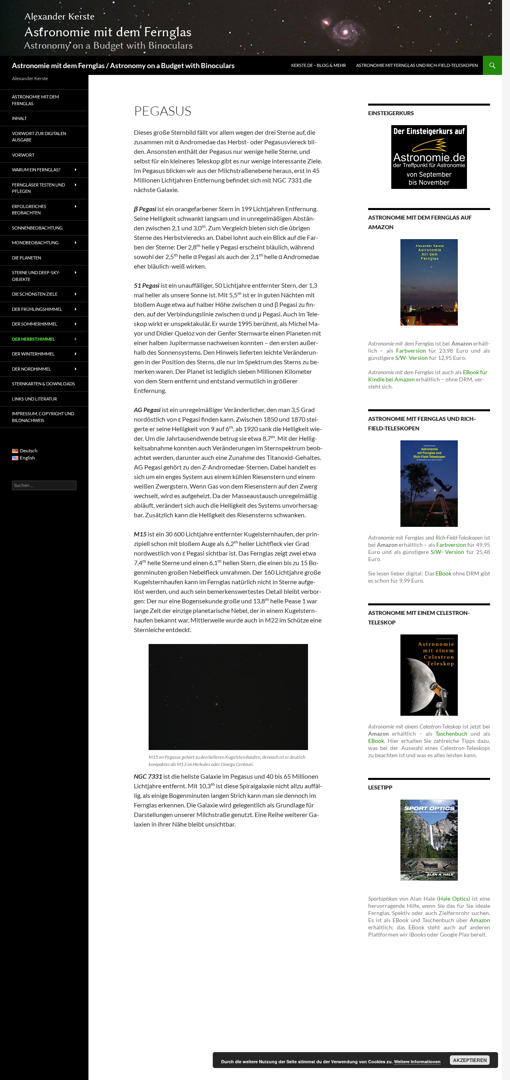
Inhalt (19, 118)
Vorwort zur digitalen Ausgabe (39, 137)
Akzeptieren (470, 1060)
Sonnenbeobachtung (37, 227)
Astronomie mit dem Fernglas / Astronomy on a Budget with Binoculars (123, 65)
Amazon (480, 920)
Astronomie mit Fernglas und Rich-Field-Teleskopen (417, 65)
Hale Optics (454, 898)
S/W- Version (411, 357)
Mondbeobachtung (35, 242)
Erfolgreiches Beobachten (29, 210)
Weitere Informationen (417, 1061)
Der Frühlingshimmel (37, 309)
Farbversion (411, 350)
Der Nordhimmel (31, 368)
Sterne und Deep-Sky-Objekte (36, 276)
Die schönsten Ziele (34, 294)
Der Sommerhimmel (34, 323)
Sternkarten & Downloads (43, 383)
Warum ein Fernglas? (36, 169)
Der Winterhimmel (33, 353)
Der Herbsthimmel (33, 339)
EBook (443, 573)
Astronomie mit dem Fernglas (35, 100)
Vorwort (23, 154)
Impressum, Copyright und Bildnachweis (43, 417)
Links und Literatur (34, 398)
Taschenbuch (451, 733)
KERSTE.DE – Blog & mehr (318, 65)
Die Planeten (26, 257)
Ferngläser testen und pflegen (38, 188)
